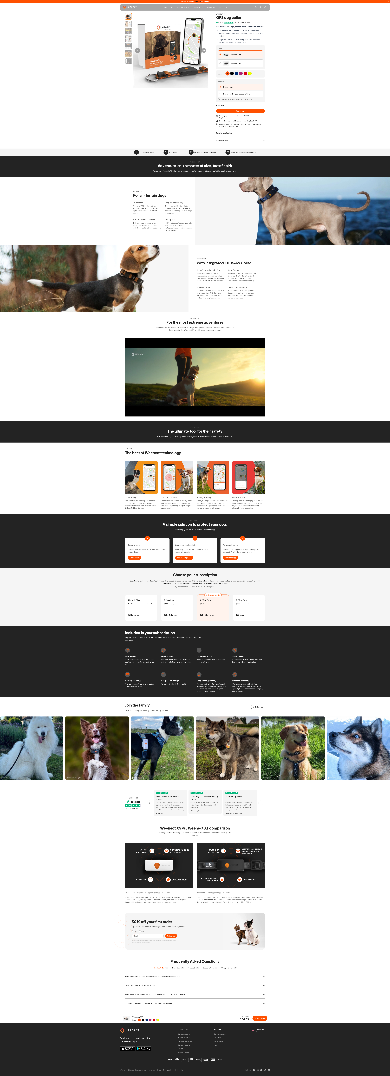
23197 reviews (136, 808)
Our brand (217, 1038)
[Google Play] (143, 1048)
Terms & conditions (155, 1070)
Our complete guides (185, 1041)
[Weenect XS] (240, 63)
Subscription (209, 968)
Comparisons (228, 968)
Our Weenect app (220, 1034)
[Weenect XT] (240, 54)
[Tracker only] (240, 87)
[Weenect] (130, 7)
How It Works (160, 968)
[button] (137, 50)
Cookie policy (179, 1070)
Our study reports (184, 1045)
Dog (142, 931)
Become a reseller (184, 1052)
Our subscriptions (184, 1034)
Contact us (181, 1049)
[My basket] (265, 7)
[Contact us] (256, 7)
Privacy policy (167, 1070)
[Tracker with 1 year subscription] (240, 94)
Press (215, 1045)
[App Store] (127, 1048)
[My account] (261, 7)
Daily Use (177, 968)
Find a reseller (218, 1041)
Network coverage (184, 1038)
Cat (135, 931)
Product (193, 968)
